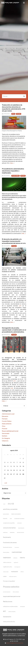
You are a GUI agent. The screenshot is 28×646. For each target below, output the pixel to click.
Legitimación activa (7, 566)
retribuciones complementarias (10, 606)
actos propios (6, 514)
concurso (19, 523)
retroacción (22, 606)
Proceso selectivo (11, 587)
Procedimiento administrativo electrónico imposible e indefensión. (13, 171)
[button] (24, 3)
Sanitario (4, 436)
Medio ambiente (6, 423)
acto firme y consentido (10, 509)
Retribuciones (7, 601)
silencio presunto (11, 611)
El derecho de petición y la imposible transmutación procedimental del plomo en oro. (14, 241)
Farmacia (4, 419)
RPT (4, 611)
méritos (22, 571)
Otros (3, 426)
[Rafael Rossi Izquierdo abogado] (10, 2)
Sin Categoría (6, 438)
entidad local (5, 532)
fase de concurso (20, 532)
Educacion (5, 416)
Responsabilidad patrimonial (10, 431)
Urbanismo (5, 440)
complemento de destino (19, 518)
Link (20, 305)
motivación (14, 571)
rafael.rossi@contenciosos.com (14, 643)
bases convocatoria (16, 514)
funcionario (7, 537)
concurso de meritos (9, 528)
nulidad (4, 576)
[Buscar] (24, 96)
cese (11, 518)
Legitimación (16, 562)
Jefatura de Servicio (7, 562)
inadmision (7, 557)
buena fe (5, 518)
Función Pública (6, 421)
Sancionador (5, 433)
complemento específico (9, 523)
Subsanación (7, 616)
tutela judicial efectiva (9, 621)
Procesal (4, 428)
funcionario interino (7, 547)
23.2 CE (11, 504)
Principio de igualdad (9, 581)
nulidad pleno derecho (13, 576)
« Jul (5, 483)
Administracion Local (8, 414)
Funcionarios (17, 547)
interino (22, 557)
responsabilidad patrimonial (11, 596)
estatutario (12, 532)
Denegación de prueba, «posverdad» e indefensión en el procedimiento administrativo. (14, 330)
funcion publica (6, 552)
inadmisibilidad (17, 552)
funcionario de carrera (10, 542)
